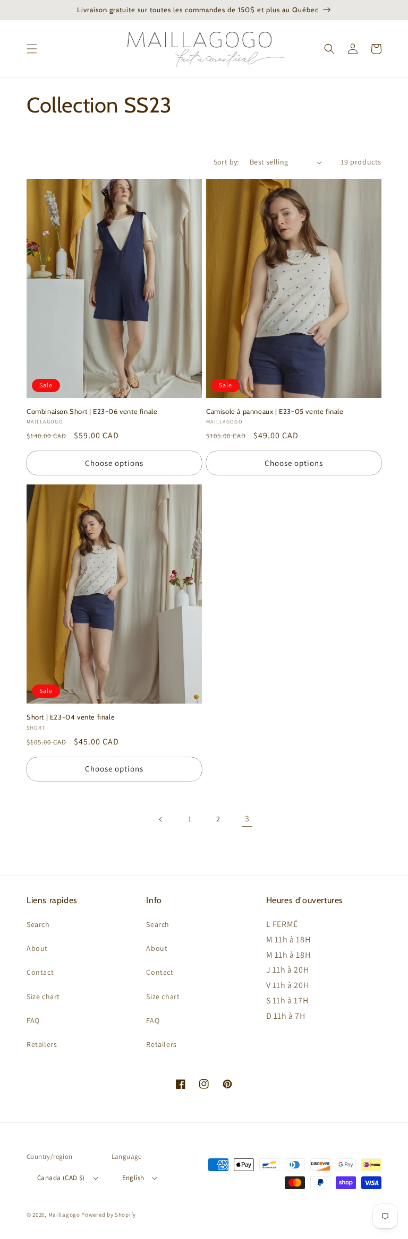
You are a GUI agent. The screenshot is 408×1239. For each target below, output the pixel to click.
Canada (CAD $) (61, 1177)
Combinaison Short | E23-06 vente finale (92, 411)
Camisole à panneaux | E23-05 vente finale (275, 411)
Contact (40, 972)
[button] (32, 48)
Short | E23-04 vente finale (71, 717)
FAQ (33, 1020)
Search (38, 924)
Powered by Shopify (108, 1214)
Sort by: (226, 162)
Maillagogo (64, 1214)
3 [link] (247, 818)
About (37, 948)
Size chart (43, 996)
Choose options (114, 463)
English (133, 1177)
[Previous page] (161, 819)
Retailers (42, 1044)
